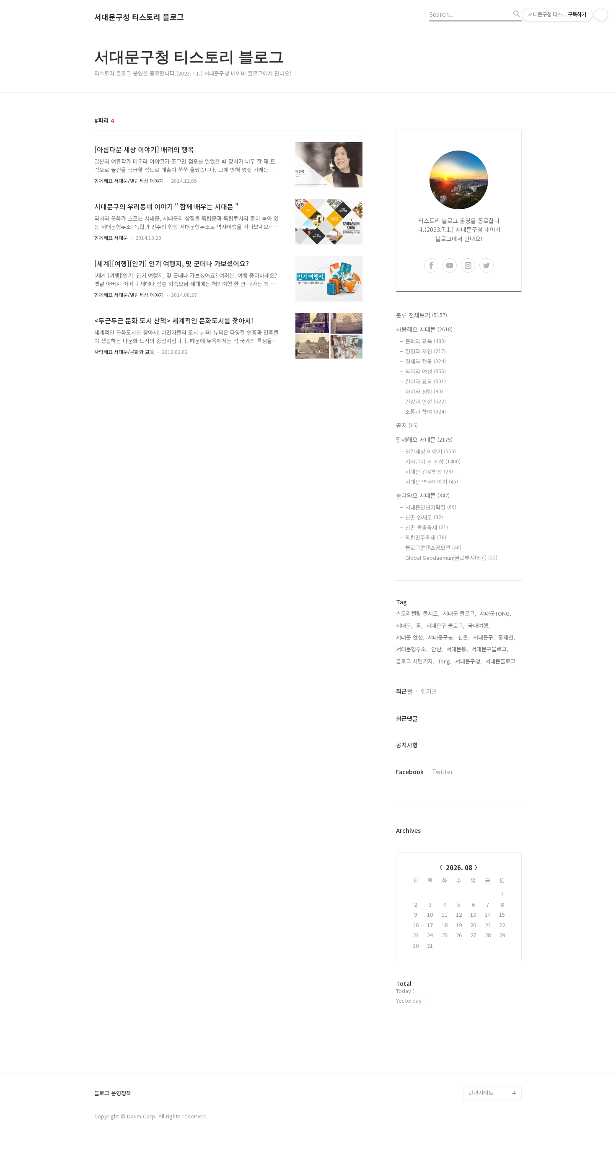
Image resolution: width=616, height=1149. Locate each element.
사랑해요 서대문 (424, 329)
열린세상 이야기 (430, 451)
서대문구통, (441, 637)
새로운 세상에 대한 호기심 (494, 1073)
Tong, (445, 661)
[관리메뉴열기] (601, 14)
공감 (474, 986)
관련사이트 (481, 1093)
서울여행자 (481, 1012)
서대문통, (457, 649)
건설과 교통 (425, 381)
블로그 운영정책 (112, 1093)
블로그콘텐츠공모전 (433, 547)
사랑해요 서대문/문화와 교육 (124, 351)
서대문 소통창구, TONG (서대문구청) (491, 965)
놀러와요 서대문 (423, 495)
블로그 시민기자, (415, 661)
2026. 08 (459, 867)
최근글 (404, 691)
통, (419, 625)
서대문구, (484, 637)
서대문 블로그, (459, 613)
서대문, (404, 625)
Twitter (442, 771)
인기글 (429, 691)
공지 (407, 425)
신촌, (464, 637)
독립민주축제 (425, 537)
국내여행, (479, 625)
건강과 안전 (425, 402)
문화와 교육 (425, 341)
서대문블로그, (501, 661)
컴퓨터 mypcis (486, 999)
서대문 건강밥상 (429, 472)
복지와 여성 (425, 371)
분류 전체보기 (421, 315)
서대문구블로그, (489, 649)
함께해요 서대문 (111, 237)
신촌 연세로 (424, 517)
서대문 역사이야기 (431, 482)
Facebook (410, 771)
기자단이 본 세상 (433, 461)
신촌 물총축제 (426, 527)
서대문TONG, (495, 613)
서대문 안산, (410, 637)
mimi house (483, 1053)
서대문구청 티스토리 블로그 (139, 17)
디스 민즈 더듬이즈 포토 (494, 1032)
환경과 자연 (425, 351)
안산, (437, 649)
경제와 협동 (425, 361)
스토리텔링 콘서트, (418, 613)
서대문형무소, (412, 649)
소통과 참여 (425, 412)
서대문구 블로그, (445, 625)
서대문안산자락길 (430, 507)
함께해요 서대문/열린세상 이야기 (128, 180)
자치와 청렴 (424, 391)
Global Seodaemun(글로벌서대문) (451, 558)
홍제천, (506, 637)
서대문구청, (468, 661)
